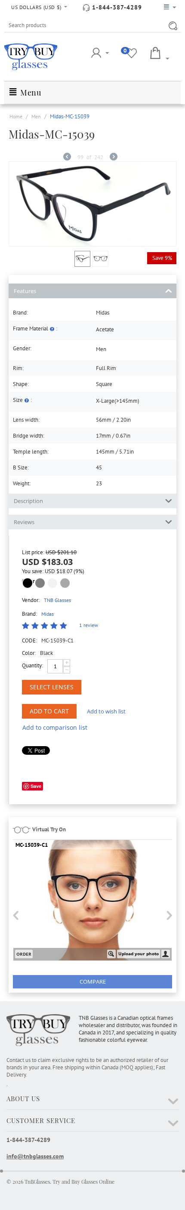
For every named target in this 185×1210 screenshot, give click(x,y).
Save (36, 786)
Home (15, 116)
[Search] (171, 26)
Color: (29, 653)
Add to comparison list (54, 727)
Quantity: (32, 665)
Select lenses (52, 687)
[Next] (113, 158)
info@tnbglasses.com (35, 1156)
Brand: (29, 613)
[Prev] (67, 158)
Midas (47, 614)
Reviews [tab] (24, 522)
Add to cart (49, 711)
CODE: (29, 640)
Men (36, 116)
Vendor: (31, 600)
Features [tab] (25, 291)
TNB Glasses (57, 600)
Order (23, 954)
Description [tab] (28, 501)
